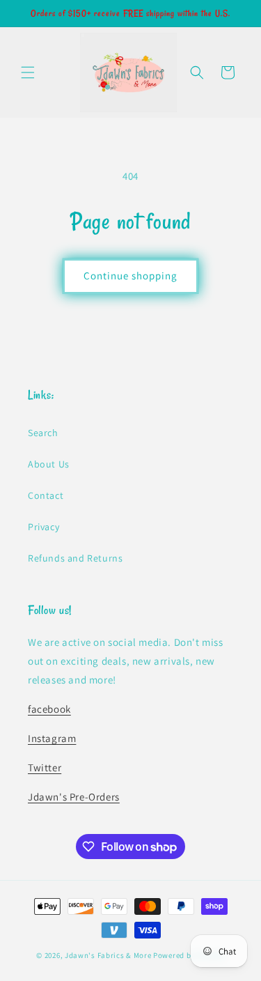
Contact (45, 495)
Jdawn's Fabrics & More (108, 955)
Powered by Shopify (189, 955)
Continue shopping (130, 275)
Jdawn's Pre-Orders (74, 796)
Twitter (44, 767)
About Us (49, 464)
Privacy (43, 526)
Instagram (52, 738)
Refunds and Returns (75, 558)
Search (43, 432)
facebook (49, 709)
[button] (28, 72)
